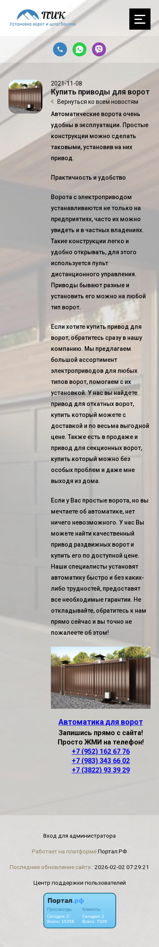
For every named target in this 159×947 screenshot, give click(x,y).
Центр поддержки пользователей (79, 882)
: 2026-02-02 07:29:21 (120, 867)
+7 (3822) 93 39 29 (101, 770)
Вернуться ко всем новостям (97, 101)
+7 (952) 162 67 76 (101, 751)
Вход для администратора (79, 835)
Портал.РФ (112, 851)
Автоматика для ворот (101, 721)
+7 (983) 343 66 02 (101, 761)
